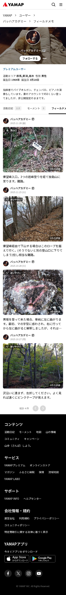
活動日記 (9, 432)
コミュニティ (12, 439)
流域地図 (53, 472)
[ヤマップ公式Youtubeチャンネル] (39, 573)
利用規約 (24, 518)
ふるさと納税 (26, 472)
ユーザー (25, 15)
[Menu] (44, 58)
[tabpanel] (33, 264)
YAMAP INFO (11, 498)
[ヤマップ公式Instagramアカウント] (28, 573)
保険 (41, 472)
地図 (38, 432)
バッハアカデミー (14, 21)
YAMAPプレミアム (14, 465)
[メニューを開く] (61, 4)
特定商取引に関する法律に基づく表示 (26, 532)
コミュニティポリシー (17, 525)
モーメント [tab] (35, 108)
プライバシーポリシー (46, 518)
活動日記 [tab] (11, 108)
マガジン (9, 472)
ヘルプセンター (32, 498)
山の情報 (51, 432)
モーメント (25, 432)
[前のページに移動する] (35, 408)
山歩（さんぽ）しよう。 (18, 445)
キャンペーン (31, 439)
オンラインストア (40, 465)
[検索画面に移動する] (53, 4)
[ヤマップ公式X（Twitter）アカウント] (18, 573)
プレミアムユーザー (14, 69)
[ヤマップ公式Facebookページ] (8, 573)
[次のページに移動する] (43, 408)
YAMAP (7, 15)
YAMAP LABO (12, 479)
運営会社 (9, 518)
